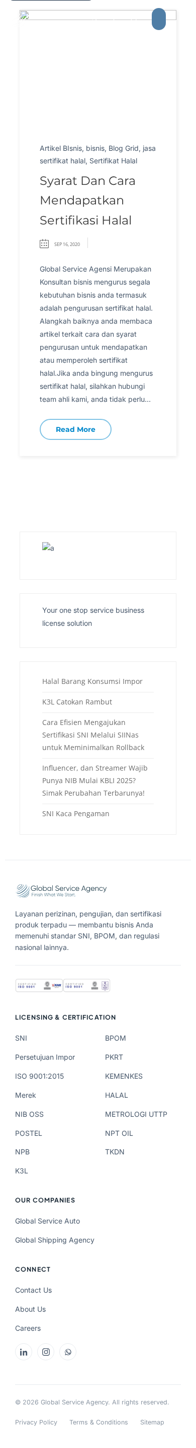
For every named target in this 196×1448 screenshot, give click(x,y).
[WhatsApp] (67, 1351)
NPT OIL (119, 1133)
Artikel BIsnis (61, 148)
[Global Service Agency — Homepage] (62, 19)
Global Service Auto (47, 1221)
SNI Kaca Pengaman (76, 813)
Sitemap (152, 1422)
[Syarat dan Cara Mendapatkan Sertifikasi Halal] (98, 67)
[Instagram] (45, 1351)
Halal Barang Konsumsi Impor (92, 681)
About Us (30, 1309)
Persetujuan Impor (45, 1057)
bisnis (95, 148)
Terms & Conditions (98, 1422)
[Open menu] (185, 19)
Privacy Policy (36, 1422)
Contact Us (33, 1290)
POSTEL (28, 1133)
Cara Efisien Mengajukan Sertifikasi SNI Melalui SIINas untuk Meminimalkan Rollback (93, 734)
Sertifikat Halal (113, 160)
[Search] (134, 19)
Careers (28, 1328)
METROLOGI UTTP (136, 1114)
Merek (25, 1095)
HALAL (116, 1095)
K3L (21, 1170)
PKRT (114, 1057)
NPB (22, 1151)
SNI (21, 1038)
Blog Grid (124, 148)
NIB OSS (29, 1114)
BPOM (115, 1038)
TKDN (115, 1151)
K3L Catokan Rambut (77, 701)
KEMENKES (124, 1076)
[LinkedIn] (23, 1351)
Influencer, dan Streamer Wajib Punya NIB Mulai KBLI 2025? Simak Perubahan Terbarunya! (95, 780)
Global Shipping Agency (54, 1240)
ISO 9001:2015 (39, 1076)
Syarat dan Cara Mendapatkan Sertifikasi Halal (88, 200)
